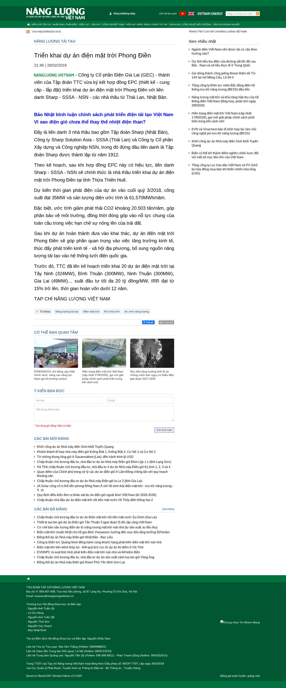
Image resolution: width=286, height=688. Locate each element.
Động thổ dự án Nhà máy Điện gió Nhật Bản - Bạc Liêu (75, 537)
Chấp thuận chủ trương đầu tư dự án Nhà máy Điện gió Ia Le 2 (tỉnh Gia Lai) (89, 481)
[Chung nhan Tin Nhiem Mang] (240, 622)
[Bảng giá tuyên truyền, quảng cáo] (240, 675)
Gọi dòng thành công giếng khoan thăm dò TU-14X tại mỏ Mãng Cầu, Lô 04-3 (224, 75)
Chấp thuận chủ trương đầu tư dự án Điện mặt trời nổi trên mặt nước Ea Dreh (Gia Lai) (97, 517)
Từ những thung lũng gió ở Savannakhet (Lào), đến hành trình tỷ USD (85, 456)
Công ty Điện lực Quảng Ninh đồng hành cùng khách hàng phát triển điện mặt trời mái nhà (99, 542)
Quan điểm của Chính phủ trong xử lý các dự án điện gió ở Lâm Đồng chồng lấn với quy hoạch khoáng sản (102, 474)
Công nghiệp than (113, 24)
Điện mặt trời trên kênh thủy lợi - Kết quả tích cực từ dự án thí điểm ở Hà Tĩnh (90, 547)
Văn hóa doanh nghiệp (226, 24)
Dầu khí (95, 24)
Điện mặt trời (91, 311)
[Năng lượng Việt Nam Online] (55, 13)
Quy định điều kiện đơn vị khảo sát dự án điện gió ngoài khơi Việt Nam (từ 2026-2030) (96, 495)
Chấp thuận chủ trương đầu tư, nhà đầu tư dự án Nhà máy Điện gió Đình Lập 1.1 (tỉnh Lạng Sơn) (104, 462)
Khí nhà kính (112, 311)
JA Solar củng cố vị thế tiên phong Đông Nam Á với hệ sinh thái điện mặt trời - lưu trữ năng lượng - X (105, 488)
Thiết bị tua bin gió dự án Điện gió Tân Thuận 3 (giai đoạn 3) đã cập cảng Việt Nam (94, 522)
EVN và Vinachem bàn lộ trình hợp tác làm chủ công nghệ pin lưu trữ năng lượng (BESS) (224, 131)
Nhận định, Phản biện (65, 24)
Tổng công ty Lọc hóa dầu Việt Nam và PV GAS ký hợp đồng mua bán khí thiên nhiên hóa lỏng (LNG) (225, 169)
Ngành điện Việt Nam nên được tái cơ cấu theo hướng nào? (224, 51)
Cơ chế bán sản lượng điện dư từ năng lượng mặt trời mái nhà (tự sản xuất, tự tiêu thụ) (97, 527)
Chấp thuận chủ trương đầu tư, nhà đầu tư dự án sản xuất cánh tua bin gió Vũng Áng (95, 557)
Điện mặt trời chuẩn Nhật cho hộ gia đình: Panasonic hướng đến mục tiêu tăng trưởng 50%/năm (103, 532)
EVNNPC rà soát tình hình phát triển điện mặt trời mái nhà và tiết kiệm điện (88, 552)
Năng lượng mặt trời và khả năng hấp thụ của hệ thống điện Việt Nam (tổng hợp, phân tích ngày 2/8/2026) (225, 101)
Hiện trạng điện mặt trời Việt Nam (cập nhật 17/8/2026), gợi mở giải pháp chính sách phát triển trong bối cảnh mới (223, 117)
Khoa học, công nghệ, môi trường (190, 24)
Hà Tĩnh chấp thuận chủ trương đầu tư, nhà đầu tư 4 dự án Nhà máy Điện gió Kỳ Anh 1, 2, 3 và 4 (103, 467)
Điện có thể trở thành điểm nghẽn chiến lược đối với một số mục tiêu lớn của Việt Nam (225, 155)
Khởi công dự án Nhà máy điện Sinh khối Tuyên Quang (75, 446)
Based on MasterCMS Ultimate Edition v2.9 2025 (54, 675)
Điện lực (84, 24)
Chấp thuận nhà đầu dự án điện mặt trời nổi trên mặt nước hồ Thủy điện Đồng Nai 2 (95, 500)
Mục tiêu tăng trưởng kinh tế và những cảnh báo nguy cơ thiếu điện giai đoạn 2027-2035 (152, 375)
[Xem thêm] (168, 509)
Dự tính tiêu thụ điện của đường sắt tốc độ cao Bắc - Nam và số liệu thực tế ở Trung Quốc (224, 63)
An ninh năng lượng (137, 311)
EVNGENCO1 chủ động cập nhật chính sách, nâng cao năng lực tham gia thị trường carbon (54, 375)
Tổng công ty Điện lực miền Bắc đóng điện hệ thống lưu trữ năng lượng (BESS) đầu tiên (223, 87)
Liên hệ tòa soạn (168, 13)
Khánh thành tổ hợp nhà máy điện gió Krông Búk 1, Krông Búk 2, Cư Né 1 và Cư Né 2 (96, 451)
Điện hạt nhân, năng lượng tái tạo (147, 24)
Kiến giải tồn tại (41, 24)
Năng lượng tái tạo (54, 41)
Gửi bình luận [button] (164, 430)
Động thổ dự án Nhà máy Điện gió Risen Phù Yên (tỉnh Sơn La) (81, 562)
